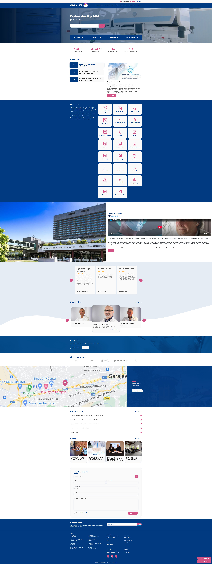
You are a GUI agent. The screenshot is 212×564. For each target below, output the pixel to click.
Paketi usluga (118, 5)
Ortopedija (90, 537)
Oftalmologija (90, 535)
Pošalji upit (133, 513)
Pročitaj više (113, 329)
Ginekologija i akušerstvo (75, 541)
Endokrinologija (73, 537)
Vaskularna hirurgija (92, 548)
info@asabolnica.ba (128, 540)
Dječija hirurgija (73, 536)
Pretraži (102, 25)
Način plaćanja (75, 347)
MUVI (111, 250)
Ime (75, 480)
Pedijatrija (90, 541)
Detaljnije (112, 95)
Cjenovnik (131, 37)
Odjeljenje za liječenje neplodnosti (76, 547)
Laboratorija (72, 545)
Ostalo (138, 5)
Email (75, 492)
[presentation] (71, 280)
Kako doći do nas (137, 390)
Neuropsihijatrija (73, 548)
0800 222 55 (132, 1)
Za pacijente (132, 5)
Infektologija (72, 543)
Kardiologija (72, 544)
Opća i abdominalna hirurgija (93, 536)
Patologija (90, 540)
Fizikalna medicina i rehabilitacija (76, 539)
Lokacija (95, 37)
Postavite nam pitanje (80, 498)
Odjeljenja (103, 5)
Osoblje (113, 37)
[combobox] (75, 488)
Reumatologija (91, 544)
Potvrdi (139, 524)
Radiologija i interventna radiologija (95, 543)
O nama (98, 5)
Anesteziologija (73, 535)
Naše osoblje (110, 5)
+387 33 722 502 (127, 539)
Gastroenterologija (73, 540)
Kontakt (77, 37)
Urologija (90, 547)
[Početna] (79, 5)
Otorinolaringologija (92, 539)
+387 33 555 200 (127, 537)
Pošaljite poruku (81, 472)
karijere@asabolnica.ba (128, 542)
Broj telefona (77, 486)
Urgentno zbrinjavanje (92, 545)
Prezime (108, 480)
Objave (125, 5)
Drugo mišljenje (204, 561)
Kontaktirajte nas (204, 558)
